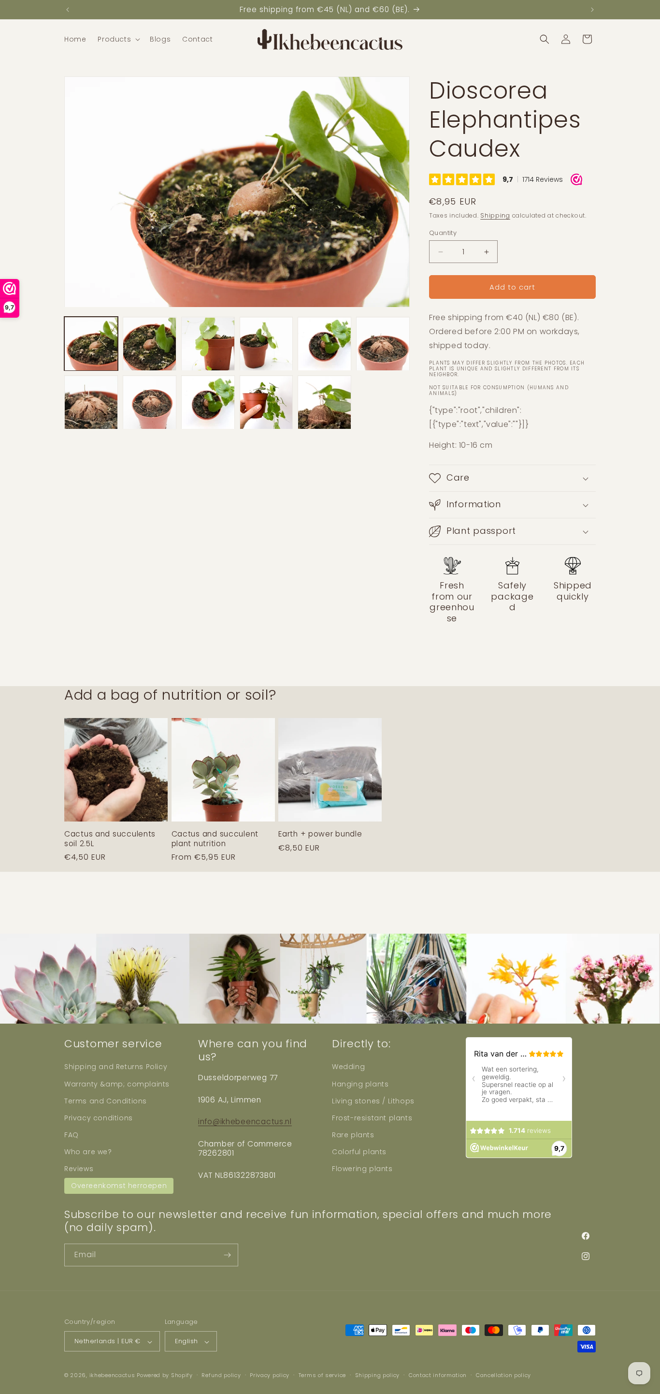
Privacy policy (269, 1375)
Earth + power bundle (320, 834)
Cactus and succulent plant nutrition (215, 839)
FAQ (71, 1135)
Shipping (495, 215)
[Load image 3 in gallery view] (208, 344)
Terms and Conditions (105, 1100)
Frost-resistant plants (372, 1118)
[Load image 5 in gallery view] (324, 344)
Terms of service (322, 1375)
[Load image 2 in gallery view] (149, 344)
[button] (118, 39)
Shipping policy (377, 1375)
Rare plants (353, 1135)
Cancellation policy (503, 1375)
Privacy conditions (98, 1118)
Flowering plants (362, 1169)
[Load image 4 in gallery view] (266, 344)
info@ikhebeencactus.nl (245, 1121)
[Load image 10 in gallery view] (266, 402)
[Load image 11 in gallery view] (324, 402)
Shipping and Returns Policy (115, 1066)
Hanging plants (360, 1083)
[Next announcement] (592, 9)
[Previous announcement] (67, 9)
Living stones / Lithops (373, 1100)
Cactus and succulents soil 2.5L (110, 839)
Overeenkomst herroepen (119, 1185)
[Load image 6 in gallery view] (383, 344)
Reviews (78, 1169)
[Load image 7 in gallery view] (91, 402)
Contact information (438, 1375)
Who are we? (88, 1152)
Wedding (348, 1066)
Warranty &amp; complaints (117, 1083)
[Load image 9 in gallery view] (208, 402)
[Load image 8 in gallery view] (149, 402)
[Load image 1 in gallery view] (91, 344)
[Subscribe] (227, 1255)
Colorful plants (359, 1152)
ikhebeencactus (112, 1375)
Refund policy (221, 1375)
